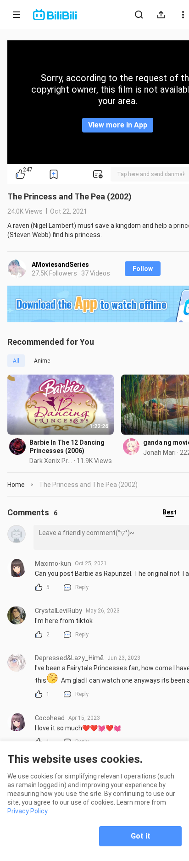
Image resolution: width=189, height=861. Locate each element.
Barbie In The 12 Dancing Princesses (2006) (67, 446)
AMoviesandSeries (60, 264)
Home (16, 484)
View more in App (117, 125)
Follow (143, 268)
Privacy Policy (27, 811)
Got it (140, 836)
